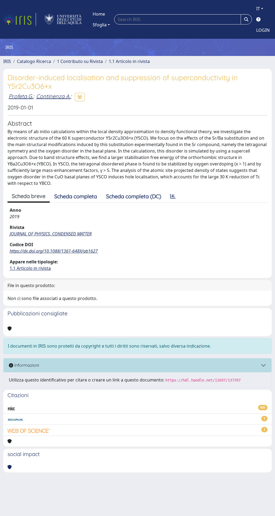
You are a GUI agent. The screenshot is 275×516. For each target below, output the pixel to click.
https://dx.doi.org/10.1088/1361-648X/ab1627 (54, 251)
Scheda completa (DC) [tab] (133, 196)
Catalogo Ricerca (34, 61)
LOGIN (263, 30)
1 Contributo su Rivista (80, 61)
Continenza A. (53, 96)
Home (99, 14)
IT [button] (258, 9)
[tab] (173, 196)
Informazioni (26, 365)
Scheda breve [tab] (28, 196)
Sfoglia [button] (100, 25)
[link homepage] (19, 19)
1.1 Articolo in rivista (129, 61)
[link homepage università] (63, 19)
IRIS (7, 61)
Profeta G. (21, 96)
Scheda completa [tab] (75, 196)
